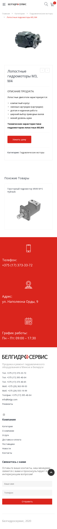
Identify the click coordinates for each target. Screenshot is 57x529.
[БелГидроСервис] (17, 4)
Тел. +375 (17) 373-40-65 (14, 381)
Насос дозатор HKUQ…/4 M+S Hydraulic (47, 71)
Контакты (7, 452)
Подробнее (48, 224)
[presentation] (4, 206)
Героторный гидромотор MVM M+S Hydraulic (25, 190)
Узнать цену (19, 139)
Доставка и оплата (11, 439)
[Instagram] (4, 414)
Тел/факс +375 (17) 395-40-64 (16, 395)
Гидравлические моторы (41, 13)
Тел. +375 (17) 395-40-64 (14, 377)
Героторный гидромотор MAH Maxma (42, 71)
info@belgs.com (9, 399)
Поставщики (8, 444)
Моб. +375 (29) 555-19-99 (14, 390)
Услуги (5, 435)
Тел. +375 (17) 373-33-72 (14, 373)
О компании (8, 430)
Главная (6, 13)
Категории (20, 13)
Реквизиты (7, 404)
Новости (6, 448)
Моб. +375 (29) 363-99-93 (14, 386)
